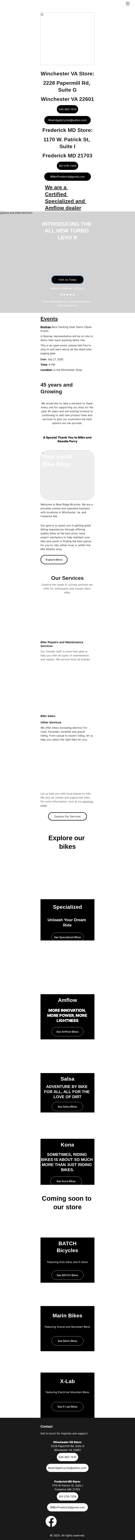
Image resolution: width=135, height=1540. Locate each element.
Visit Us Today (67, 279)
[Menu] (128, 3)
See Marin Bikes (67, 1341)
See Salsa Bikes (67, 1106)
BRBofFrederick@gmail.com (67, 176)
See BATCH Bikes (67, 1275)
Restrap (45, 327)
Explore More (54, 559)
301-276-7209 (67, 165)
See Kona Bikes (66, 1181)
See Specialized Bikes (67, 937)
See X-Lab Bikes (67, 1406)
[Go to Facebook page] (51, 1521)
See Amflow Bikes (67, 1031)
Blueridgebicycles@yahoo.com (67, 120)
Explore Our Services (67, 816)
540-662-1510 (67, 109)
